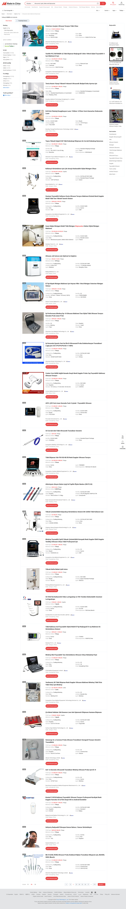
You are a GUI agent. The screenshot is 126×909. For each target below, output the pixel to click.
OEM (6, 65)
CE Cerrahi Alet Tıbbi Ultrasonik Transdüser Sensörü (64, 431)
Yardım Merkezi (33, 892)
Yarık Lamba (112, 169)
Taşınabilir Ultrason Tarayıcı (116, 158)
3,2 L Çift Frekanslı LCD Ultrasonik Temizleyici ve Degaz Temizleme (115, 103)
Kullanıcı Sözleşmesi (48, 892)
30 (31, 884)
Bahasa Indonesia (115, 894)
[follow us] (95, 892)
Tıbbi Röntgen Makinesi (84, 7)
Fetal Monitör (35, 7)
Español (44, 894)
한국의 (75, 894)
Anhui (6, 81)
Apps (114, 10)
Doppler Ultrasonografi (44, 7)
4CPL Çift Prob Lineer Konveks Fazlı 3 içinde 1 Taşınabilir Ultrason (68, 403)
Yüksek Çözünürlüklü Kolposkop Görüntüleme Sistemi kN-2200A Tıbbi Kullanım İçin (74, 512)
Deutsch (50, 894)
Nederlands (85, 894)
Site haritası (81, 892)
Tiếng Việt (107, 894)
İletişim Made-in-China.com (70, 892)
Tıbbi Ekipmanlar (8, 30)
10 (28, 884)
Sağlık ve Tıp (6, 28)
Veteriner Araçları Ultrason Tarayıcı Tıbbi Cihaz (62, 26)
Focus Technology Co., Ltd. (62, 899)
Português (55, 894)
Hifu (52, 7)
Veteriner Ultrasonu (73, 7)
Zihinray (93, 7)
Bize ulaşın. (7, 95)
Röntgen (65, 7)
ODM (6, 68)
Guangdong (8, 76)
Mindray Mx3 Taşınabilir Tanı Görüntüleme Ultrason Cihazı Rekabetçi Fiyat (71, 655)
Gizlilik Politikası (58, 892)
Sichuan (7, 85)
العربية (79, 894)
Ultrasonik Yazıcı (113, 155)
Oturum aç (121, 4)
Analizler (87, 892)
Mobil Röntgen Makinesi (115, 161)
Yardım (106, 10)
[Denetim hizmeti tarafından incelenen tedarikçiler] (10, 44)
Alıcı (97, 10)
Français (38, 894)
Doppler (111, 163)
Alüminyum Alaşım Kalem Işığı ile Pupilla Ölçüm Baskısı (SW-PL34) (69, 484)
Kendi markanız (9, 70)
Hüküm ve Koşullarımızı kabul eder (74, 903)
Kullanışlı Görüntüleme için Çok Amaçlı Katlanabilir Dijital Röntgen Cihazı (71, 169)
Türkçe (101, 894)
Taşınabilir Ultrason (114, 166)
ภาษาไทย (96, 894)
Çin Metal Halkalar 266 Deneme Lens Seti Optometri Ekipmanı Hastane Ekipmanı (74, 712)
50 (35, 884)
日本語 (33, 894)
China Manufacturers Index (59, 896)
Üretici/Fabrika (9, 55)
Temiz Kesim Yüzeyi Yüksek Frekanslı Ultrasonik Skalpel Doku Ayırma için (71, 83)
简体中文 (22, 894)
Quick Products (48, 896)
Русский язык (68, 894)
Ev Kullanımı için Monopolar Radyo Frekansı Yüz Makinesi (115, 44)
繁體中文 (28, 894)
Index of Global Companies (87, 896)
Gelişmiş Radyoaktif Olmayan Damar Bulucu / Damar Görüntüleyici (69, 827)
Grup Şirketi (8, 59)
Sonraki (101, 884)
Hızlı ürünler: (28, 7)
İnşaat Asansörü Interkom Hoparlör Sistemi (114, 83)
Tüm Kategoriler (8, 10)
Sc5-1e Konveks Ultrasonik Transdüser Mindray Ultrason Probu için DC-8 (71, 770)
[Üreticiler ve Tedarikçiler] (11, 3)
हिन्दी (91, 894)
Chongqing (7, 83)
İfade (40, 892)
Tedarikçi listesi (22, 20)
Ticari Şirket (8, 53)
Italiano (61, 894)
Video (24, 25)
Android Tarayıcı (113, 171)
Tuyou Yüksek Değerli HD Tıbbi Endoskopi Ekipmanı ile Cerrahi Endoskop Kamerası (74, 141)
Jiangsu (7, 78)
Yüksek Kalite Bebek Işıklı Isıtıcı (57, 569)
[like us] (92, 892)
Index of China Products (73, 896)
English (16, 894)
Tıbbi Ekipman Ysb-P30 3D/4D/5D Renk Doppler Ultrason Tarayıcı (68, 457)
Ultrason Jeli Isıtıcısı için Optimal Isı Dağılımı (61, 256)
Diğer (6, 57)
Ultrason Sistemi (58, 7)
